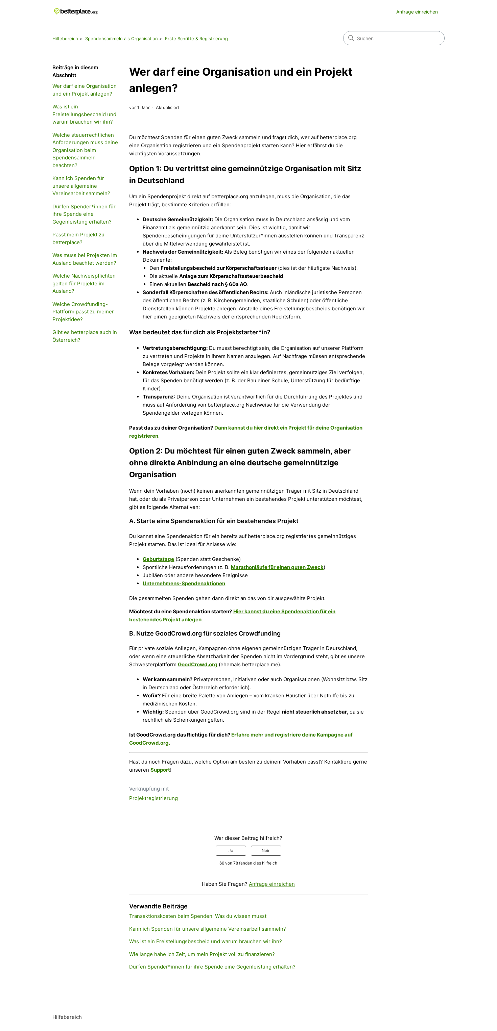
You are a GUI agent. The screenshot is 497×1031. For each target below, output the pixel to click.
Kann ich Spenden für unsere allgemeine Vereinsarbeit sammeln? (81, 186)
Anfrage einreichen (417, 12)
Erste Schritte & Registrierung (196, 38)
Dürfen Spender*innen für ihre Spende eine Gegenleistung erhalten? (84, 214)
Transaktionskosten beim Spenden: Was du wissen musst (197, 916)
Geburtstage (158, 559)
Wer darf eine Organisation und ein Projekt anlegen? (84, 90)
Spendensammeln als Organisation (121, 38)
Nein (266, 850)
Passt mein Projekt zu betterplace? (78, 238)
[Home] (76, 12)
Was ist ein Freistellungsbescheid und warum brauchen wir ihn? (84, 114)
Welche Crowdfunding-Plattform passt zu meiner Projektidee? (83, 312)
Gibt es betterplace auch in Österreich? (84, 336)
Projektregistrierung (153, 798)
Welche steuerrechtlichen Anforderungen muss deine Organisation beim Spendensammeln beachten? (85, 150)
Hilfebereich (65, 38)
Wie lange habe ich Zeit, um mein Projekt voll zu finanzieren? (202, 954)
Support (160, 770)
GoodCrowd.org (197, 664)
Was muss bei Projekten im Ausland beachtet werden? (84, 259)
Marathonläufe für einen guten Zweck (277, 567)
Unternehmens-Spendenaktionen (184, 583)
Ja (231, 850)
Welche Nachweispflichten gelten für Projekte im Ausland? (84, 283)
